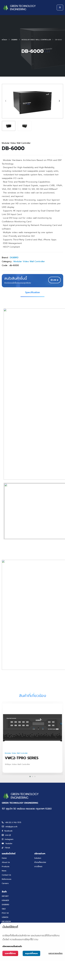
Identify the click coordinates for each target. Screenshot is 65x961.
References (6, 879)
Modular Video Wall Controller (36, 40)
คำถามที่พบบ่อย (40, 862)
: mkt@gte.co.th (10, 826)
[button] (30, 776)
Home (4, 858)
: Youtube (8, 843)
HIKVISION (6, 921)
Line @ (55, 280)
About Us (6, 862)
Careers (5, 883)
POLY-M (5, 913)
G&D (4, 908)
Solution (37, 858)
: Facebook (8, 830)
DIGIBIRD (14, 40)
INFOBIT (5, 896)
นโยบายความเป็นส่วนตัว (12, 946)
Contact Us (6, 875)
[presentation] (5, 101)
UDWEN (5, 917)
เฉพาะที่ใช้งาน (10, 953)
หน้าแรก (4, 40)
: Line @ (7, 835)
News (4, 870)
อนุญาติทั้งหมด (31, 953)
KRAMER (5, 900)
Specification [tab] (32, 292)
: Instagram (8, 839)
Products (5, 866)
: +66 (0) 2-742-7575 (12, 822)
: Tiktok (6, 847)
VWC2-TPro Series (21, 758)
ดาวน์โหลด (38, 866)
